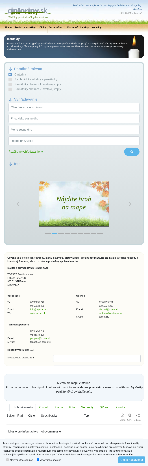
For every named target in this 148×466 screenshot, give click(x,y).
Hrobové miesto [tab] (22, 407)
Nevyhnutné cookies (21, 459)
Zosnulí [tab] (43, 407)
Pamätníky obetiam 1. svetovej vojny (37, 84)
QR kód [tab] (104, 407)
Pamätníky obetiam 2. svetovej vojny (37, 89)
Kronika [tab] (120, 407)
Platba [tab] (59, 407)
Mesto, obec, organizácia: (20, 357)
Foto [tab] (72, 407)
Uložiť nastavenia (131, 459)
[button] (18, 204)
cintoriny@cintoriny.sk (110, 313)
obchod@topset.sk (109, 309)
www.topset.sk (37, 313)
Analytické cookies (50, 459)
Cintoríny (20, 74)
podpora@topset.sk (40, 338)
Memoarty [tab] (87, 407)
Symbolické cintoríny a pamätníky (35, 79)
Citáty (43, 27)
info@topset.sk (38, 309)
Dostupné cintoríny (78, 27)
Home (8, 27)
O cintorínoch (56, 27)
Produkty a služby (25, 27)
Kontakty (96, 27)
